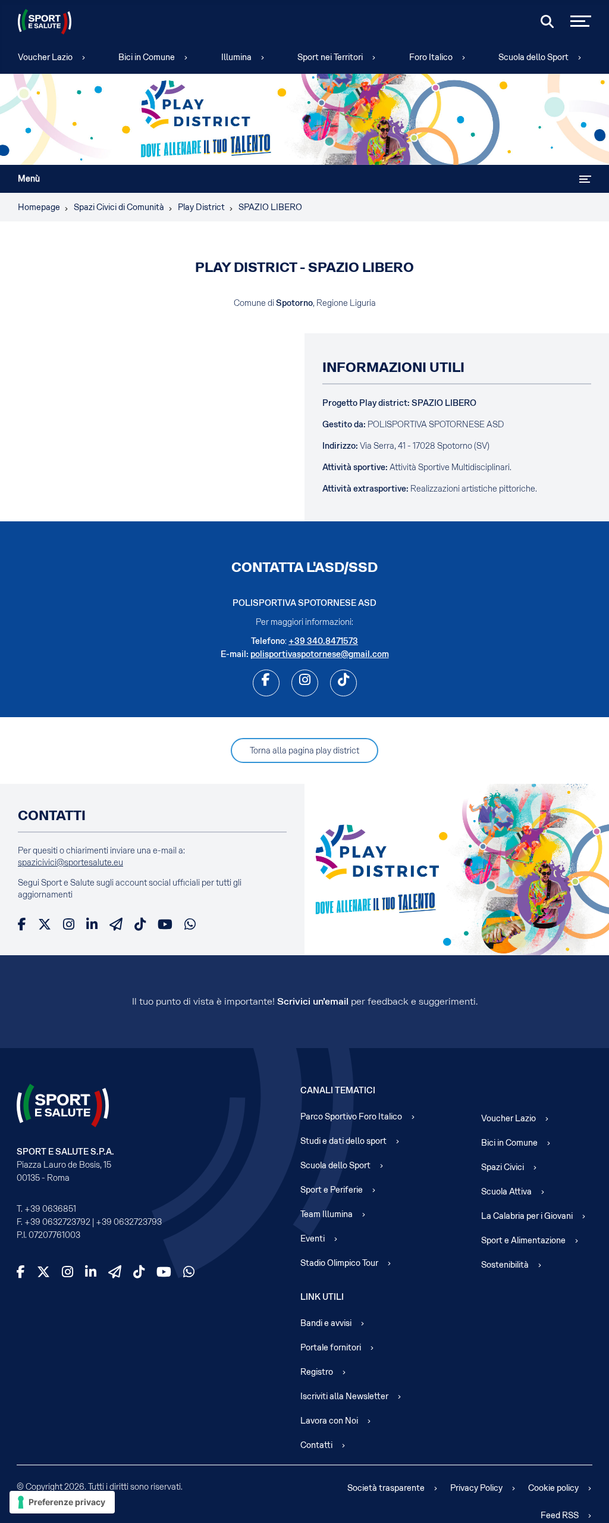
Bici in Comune (146, 57)
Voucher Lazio (45, 57)
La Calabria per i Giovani (527, 1216)
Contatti (316, 1445)
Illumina (236, 57)
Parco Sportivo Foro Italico (351, 1116)
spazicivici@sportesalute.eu (70, 862)
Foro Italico (431, 57)
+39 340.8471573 (323, 641)
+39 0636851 (50, 1208)
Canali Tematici (337, 1090)
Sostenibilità (505, 1264)
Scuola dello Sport (533, 57)
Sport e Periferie (331, 1189)
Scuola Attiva (506, 1191)
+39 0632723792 (57, 1221)
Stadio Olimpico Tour (339, 1263)
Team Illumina (326, 1214)
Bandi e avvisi (325, 1323)
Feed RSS (560, 1515)
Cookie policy (553, 1488)
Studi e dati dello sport (343, 1141)
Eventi (312, 1238)
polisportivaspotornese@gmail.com (319, 654)
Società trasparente (386, 1488)
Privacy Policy (476, 1488)
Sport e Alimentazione (523, 1240)
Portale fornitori (330, 1347)
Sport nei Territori (330, 57)
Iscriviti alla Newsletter (344, 1396)
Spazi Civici (502, 1167)
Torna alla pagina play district (304, 750)
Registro (316, 1371)
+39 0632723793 (129, 1221)
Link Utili (322, 1296)
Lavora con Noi (329, 1420)
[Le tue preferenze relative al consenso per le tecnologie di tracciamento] (62, 1502)
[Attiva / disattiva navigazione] (585, 179)
